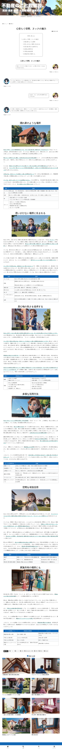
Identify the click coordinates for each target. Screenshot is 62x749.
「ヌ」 (12, 651)
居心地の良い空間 (29, 651)
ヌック (17, 651)
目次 (28, 36)
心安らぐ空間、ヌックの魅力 (31, 39)
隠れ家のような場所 (29, 41)
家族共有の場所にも (29, 54)
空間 (36, 651)
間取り (6, 651)
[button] (57, 410)
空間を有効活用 (28, 51)
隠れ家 (46, 651)
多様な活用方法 (28, 49)
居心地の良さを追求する (31, 46)
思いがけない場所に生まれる (32, 44)
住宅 (22, 651)
